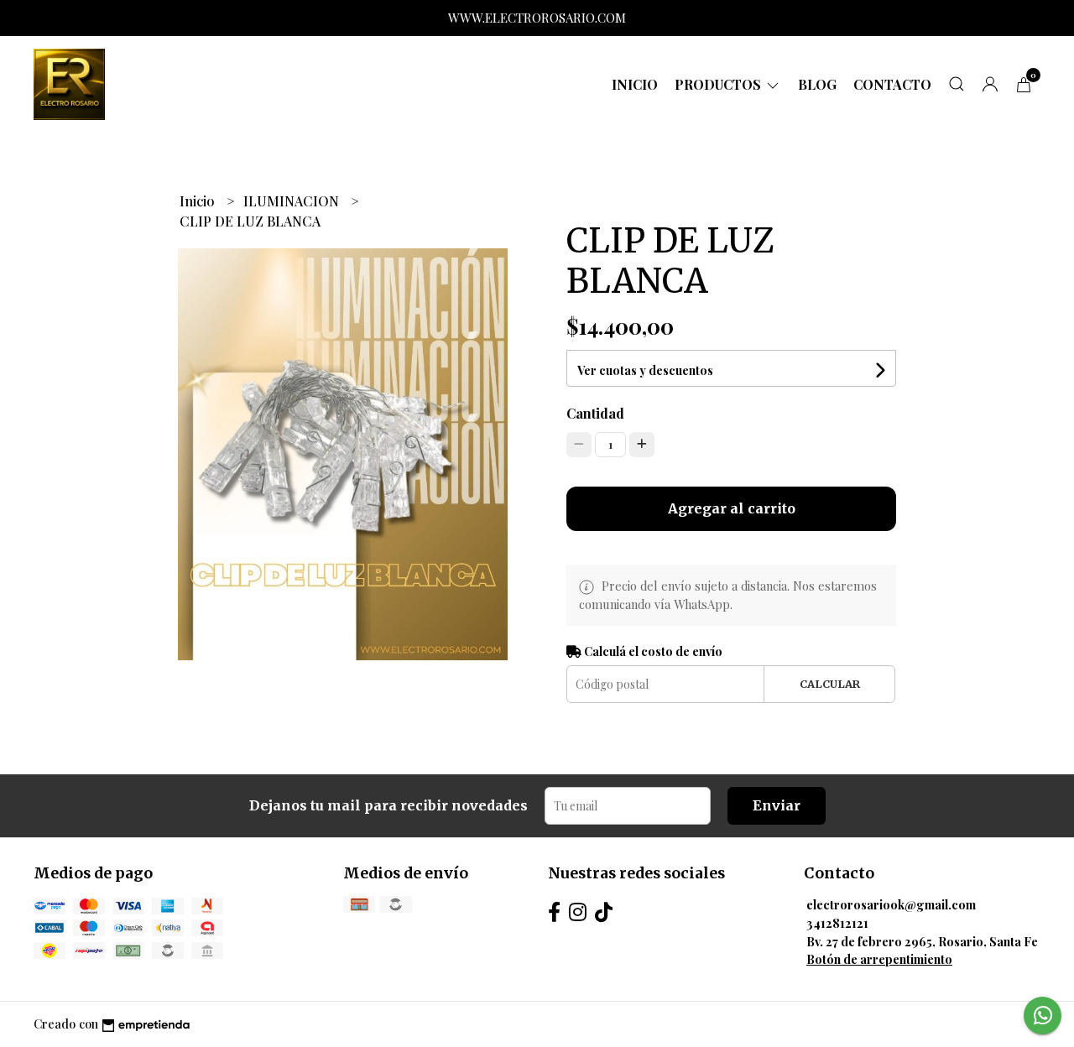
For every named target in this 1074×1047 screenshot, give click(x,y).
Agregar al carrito (731, 508)
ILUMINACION (292, 201)
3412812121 (837, 922)
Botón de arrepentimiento (879, 959)
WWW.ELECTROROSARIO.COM (537, 17)
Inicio (635, 84)
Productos (719, 84)
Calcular (830, 683)
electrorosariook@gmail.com (891, 904)
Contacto (892, 84)
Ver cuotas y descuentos (645, 370)
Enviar (776, 805)
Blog (817, 84)
